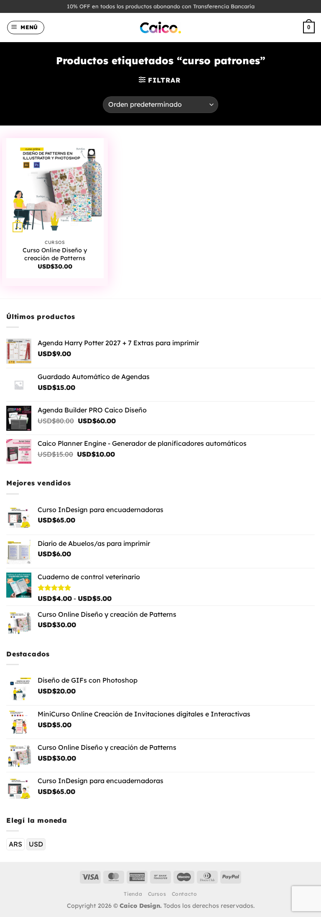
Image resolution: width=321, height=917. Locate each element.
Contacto (184, 894)
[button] (26, 27)
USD (36, 844)
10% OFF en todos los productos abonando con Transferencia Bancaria (161, 6)
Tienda (133, 894)
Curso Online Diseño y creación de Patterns (55, 254)
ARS (15, 844)
